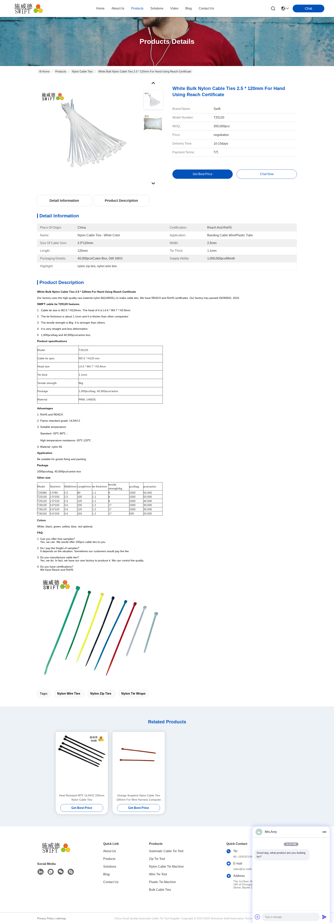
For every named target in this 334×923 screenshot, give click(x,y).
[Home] (58, 852)
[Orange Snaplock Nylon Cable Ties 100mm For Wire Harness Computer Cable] (138, 762)
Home (100, 8)
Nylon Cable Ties (82, 71)
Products (60, 71)
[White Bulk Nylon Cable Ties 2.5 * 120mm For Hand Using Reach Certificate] (88, 132)
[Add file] (257, 917)
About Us (109, 851)
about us (118, 8)
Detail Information (64, 201)
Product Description (121, 201)
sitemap (61, 918)
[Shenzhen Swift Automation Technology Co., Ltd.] (31, 8)
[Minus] (324, 832)
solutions (156, 8)
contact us (206, 8)
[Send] (324, 917)
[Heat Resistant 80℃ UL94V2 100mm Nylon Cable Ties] (82, 762)
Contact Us (110, 882)
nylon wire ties (68, 693)
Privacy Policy (45, 918)
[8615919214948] (50, 872)
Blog (106, 874)
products (137, 8)
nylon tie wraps (133, 693)
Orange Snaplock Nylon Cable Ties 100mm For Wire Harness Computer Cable (138, 798)
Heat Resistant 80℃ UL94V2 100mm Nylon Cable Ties (81, 797)
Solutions (109, 866)
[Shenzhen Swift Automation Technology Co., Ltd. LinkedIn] (40, 872)
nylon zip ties (100, 693)
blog (188, 8)
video (174, 8)
